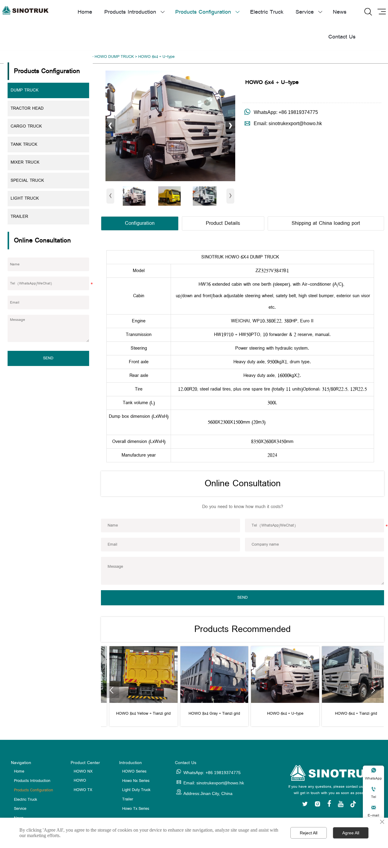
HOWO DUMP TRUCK (114, 56)
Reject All (308, 832)
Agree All (350, 832)
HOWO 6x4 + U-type (156, 56)
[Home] (25, 10)
